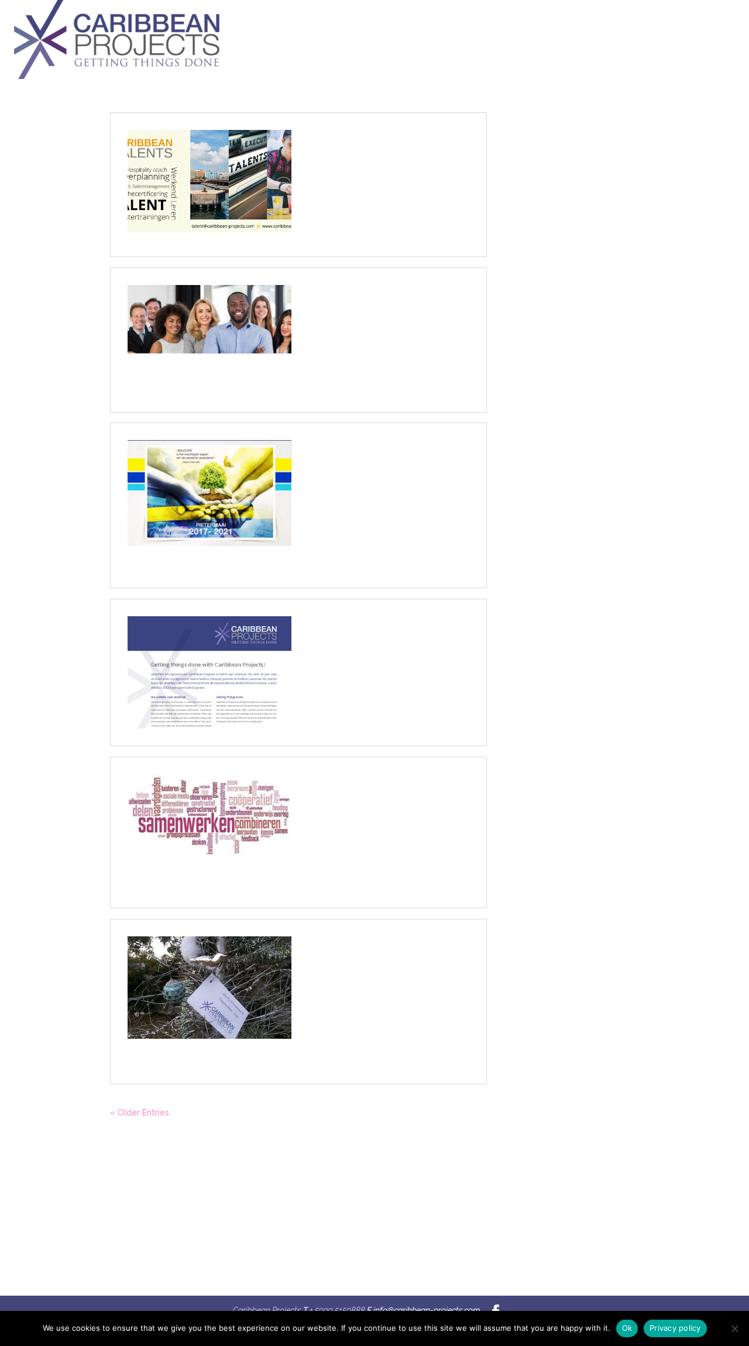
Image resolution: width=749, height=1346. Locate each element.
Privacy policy (675, 1328)
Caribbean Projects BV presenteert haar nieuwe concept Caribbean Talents (382, 157)
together (187, 1186)
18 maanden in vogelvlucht (364, 791)
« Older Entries (139, 1112)
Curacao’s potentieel (349, 457)
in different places (168, 1230)
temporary (183, 1208)
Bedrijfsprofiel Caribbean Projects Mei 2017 (382, 638)
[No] (734, 1328)
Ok (627, 1328)
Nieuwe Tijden (333, 953)
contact (190, 1252)
